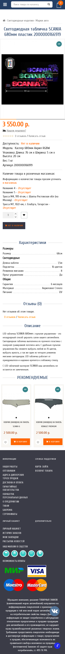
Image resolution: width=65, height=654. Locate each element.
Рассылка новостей (13, 541)
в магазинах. (10, 182)
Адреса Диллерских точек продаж (13, 477)
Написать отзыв (37, 136)
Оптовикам (9, 470)
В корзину (21, 441)
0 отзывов (20, 136)
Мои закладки (10, 537)
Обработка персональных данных (15, 496)
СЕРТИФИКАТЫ (10, 514)
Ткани (6, 505)
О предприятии (11, 501)
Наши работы (10, 466)
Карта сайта (41, 466)
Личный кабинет (12, 528)
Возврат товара (44, 470)
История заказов (12, 533)
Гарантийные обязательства (11, 488)
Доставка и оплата (13, 482)
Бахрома (7, 510)
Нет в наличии (15, 225)
